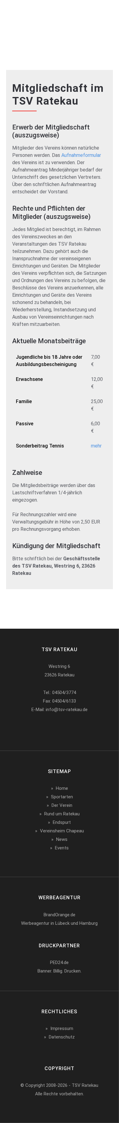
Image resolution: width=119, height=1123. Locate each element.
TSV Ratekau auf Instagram (77, 729)
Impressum (61, 1028)
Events (62, 848)
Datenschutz (62, 1037)
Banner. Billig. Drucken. (59, 971)
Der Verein (62, 805)
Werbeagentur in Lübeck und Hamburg (59, 923)
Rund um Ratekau (62, 814)
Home (62, 788)
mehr (96, 446)
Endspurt (62, 822)
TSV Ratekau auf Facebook (38, 729)
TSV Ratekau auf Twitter (58, 729)
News (61, 839)
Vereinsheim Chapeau (62, 831)
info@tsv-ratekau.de (67, 709)
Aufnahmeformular (81, 155)
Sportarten (62, 797)
